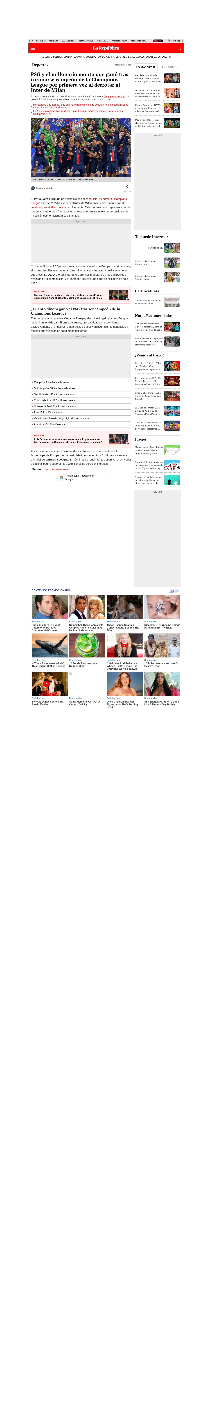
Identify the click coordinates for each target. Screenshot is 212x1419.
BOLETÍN (166, 57)
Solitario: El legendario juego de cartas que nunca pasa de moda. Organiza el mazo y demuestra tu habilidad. (149, 467)
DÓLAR (149, 57)
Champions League (114, 96)
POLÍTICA (58, 57)
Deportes (40, 64)
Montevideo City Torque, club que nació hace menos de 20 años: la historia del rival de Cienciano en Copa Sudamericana (80, 106)
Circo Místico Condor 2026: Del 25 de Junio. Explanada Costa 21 (148, 396)
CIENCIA (110, 57)
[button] (33, 48)
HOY (31, 41)
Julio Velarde (68, 41)
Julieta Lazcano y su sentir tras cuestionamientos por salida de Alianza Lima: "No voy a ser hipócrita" (148, 95)
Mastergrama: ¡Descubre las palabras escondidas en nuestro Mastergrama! (149, 450)
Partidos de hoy (155, 248)
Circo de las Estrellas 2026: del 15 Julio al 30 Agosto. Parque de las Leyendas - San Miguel (148, 368)
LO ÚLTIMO (46, 57)
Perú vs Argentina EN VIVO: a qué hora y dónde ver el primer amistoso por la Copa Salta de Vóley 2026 (148, 110)
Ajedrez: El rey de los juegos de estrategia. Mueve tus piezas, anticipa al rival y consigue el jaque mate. (148, 481)
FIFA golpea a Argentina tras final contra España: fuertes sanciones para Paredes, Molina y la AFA (78, 112)
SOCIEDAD (91, 57)
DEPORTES (121, 57)
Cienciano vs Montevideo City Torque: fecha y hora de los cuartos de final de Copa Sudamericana (148, 328)
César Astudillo (86, 41)
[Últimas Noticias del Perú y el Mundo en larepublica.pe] (106, 48)
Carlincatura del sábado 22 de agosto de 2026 (148, 302)
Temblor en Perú (138, 41)
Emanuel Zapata (44, 188)
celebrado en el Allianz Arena (49, 207)
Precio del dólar (119, 41)
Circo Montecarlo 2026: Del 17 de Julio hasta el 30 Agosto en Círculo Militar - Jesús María (148, 383)
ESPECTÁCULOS (136, 57)
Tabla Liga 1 (102, 41)
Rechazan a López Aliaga (47, 41)
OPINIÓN (68, 57)
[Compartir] (127, 186)
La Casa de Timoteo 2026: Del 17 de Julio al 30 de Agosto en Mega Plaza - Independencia (147, 412)
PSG (47, 469)
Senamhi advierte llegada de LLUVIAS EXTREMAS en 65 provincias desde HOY (149, 341)
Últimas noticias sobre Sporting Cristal (145, 277)
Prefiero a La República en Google (79, 478)
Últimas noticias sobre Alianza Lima (145, 262)
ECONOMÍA (79, 57)
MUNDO (101, 57)
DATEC (157, 57)
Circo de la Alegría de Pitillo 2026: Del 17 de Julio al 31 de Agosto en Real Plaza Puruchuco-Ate (148, 427)
